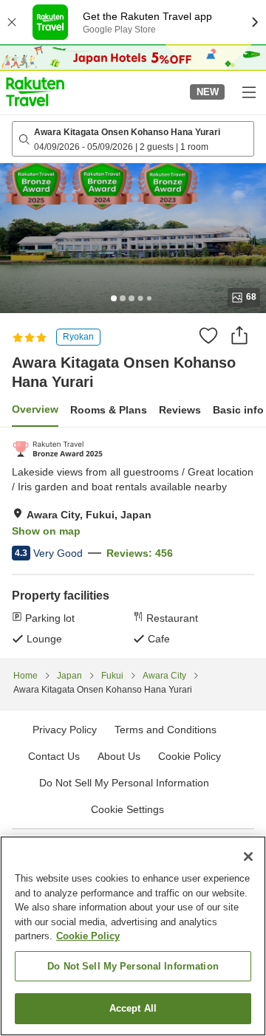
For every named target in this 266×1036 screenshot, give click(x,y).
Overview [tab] (35, 409)
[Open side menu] (248, 91)
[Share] (239, 335)
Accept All (133, 1008)
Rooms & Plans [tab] (108, 410)
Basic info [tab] (238, 410)
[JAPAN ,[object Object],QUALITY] (57, 449)
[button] (35, 91)
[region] (133, 936)
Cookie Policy (88, 935)
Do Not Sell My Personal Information (133, 966)
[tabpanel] (133, 543)
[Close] (248, 856)
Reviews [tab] (180, 410)
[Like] (208, 335)
